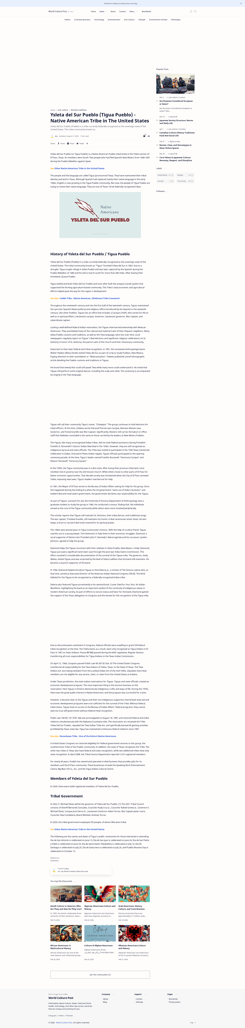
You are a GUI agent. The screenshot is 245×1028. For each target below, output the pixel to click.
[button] (191, 11)
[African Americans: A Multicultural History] (66, 933)
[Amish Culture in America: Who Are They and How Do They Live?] (66, 894)
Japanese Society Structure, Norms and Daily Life (176, 122)
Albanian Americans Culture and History (132, 947)
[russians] (182, 97)
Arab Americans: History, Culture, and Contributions (131, 907)
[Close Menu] (241, 3)
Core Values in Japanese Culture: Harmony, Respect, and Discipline (176, 159)
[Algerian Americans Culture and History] (100, 894)
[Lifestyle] (141, 19)
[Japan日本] (173, 116)
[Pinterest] (69, 1015)
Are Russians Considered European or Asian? (176, 102)
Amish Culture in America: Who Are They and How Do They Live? (66, 907)
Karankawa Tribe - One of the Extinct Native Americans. (88, 736)
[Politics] (68, 19)
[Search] (195, 11)
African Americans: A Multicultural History (60, 947)
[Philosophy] (175, 19)
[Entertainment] (114, 19)
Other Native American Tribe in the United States (79, 168)
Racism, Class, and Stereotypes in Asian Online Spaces (176, 146)
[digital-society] (175, 141)
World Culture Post (57, 11)
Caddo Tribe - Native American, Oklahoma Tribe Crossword (89, 298)
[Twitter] (61, 1015)
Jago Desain (107, 1022)
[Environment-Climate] (158, 19)
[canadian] (182, 129)
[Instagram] (52, 1015)
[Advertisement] (122, 45)
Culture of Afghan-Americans (98, 945)
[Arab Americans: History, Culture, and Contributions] (134, 894)
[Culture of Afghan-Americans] (100, 933)
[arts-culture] (174, 97)
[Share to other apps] (87, 143)
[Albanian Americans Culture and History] (134, 933)
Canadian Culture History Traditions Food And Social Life (177, 134)
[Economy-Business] (82, 19)
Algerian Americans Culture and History (99, 907)
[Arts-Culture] (129, 19)
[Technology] (99, 19)
